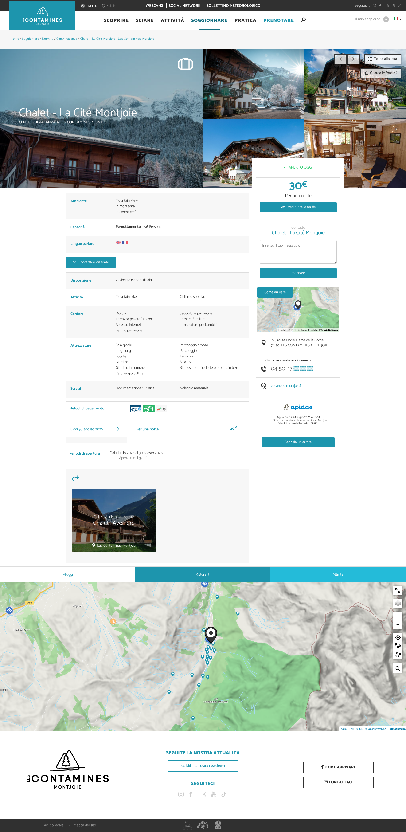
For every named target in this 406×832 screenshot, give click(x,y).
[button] (116, 20)
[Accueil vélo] (218, 825)
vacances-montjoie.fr (286, 386)
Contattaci (340, 782)
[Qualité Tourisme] (188, 825)
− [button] (397, 625)
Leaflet (343, 728)
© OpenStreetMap (375, 728)
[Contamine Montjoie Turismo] (68, 769)
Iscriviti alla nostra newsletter (202, 766)
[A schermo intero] (398, 590)
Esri (351, 728)
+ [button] (397, 616)
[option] (113, 522)
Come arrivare (275, 292)
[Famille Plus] (203, 825)
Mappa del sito (85, 825)
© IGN (359, 728)
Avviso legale (53, 825)
